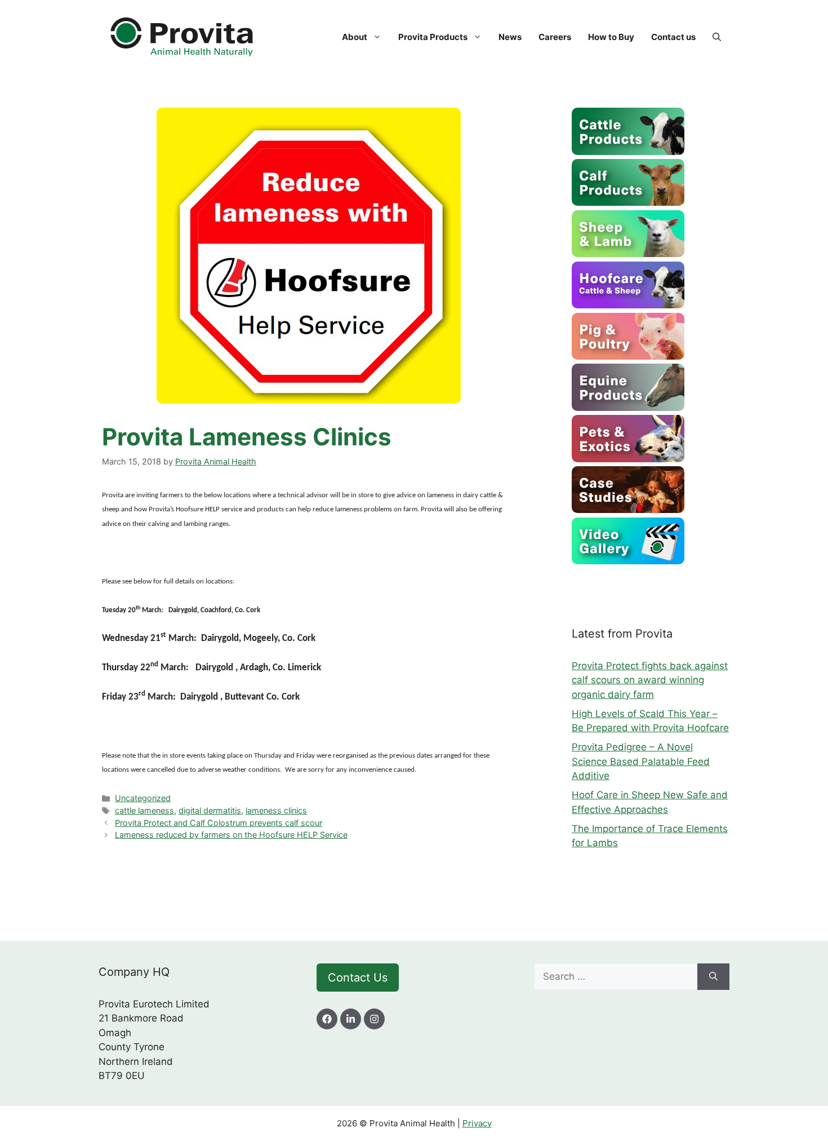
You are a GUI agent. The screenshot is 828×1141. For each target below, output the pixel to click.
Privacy (477, 1123)
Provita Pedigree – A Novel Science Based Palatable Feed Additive (641, 761)
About (354, 37)
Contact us (673, 37)
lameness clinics (276, 810)
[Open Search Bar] (716, 37)
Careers (554, 37)
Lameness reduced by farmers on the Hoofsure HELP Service (231, 834)
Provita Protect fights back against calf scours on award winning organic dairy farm (650, 680)
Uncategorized (143, 798)
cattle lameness (144, 810)
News (510, 37)
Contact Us (358, 977)
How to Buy (611, 37)
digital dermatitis (210, 810)
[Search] (713, 976)
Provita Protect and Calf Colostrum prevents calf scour (218, 823)
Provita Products (433, 37)
